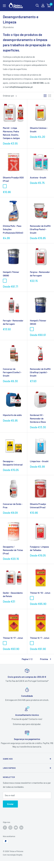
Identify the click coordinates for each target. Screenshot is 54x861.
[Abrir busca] (37, 5)
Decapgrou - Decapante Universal (13, 463)
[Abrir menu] (4, 6)
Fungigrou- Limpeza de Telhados (39, 548)
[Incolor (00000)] (4, 186)
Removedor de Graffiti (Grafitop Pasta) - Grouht (40, 229)
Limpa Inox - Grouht (39, 461)
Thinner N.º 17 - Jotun (13, 638)
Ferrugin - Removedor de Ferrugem (13, 322)
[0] (49, 5)
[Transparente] (32, 598)
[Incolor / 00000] (32, 329)
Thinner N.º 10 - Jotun (40, 592)
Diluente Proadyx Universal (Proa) (38, 506)
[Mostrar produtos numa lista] (50, 95)
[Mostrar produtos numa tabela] (45, 95)
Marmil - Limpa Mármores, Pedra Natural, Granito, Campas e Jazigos (11, 133)
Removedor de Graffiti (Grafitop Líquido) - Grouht (40, 372)
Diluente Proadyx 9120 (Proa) (13, 179)
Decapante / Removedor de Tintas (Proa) (13, 550)
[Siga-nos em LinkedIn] (21, 828)
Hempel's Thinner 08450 (38, 322)
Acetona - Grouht (38, 177)
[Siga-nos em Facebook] (5, 828)
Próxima (44, 659)
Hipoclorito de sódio (12, 415)
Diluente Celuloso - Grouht (39, 130)
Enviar (10, 804)
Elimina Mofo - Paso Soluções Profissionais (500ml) (13, 229)
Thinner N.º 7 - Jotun (39, 638)
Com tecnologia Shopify (12, 855)
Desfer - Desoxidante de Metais (13, 594)
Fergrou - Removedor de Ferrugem (40, 274)
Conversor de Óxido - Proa (12, 506)
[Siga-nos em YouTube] (16, 828)
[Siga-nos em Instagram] (10, 828)
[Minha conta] (42, 5)
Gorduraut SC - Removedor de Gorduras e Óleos (38, 418)
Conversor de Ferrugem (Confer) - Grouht (12, 372)
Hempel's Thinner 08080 (11, 274)
